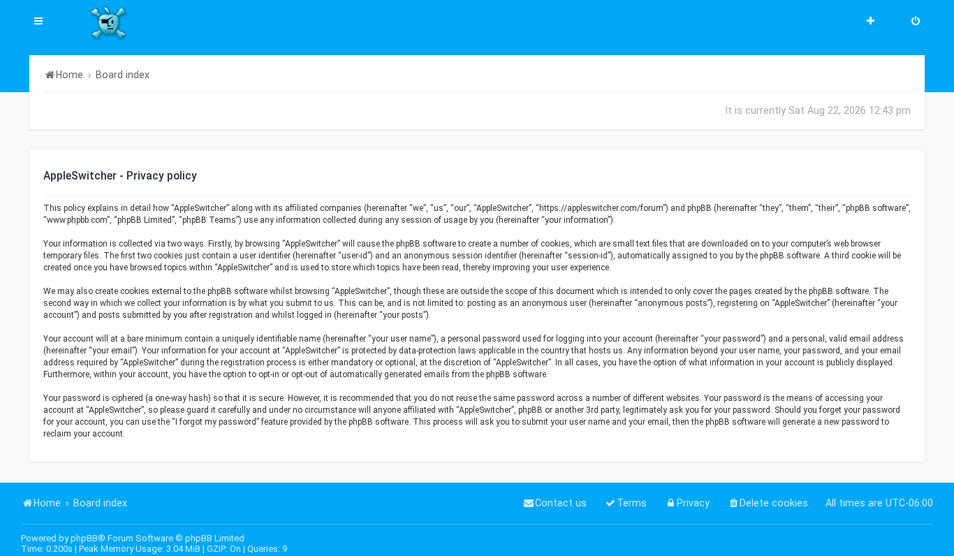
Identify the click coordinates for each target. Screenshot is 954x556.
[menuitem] (916, 22)
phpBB (84, 538)
